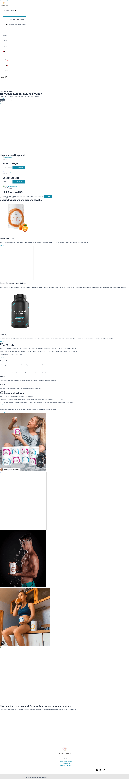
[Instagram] (100, 770)
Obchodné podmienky (65, 765)
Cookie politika (66, 763)
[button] (16, 10)
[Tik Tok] (104, 770)
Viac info (48, 196)
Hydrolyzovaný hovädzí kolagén (15, 19)
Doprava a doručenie (66, 767)
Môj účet (5, 46)
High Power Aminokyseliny (9, 30)
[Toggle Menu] (14, 14)
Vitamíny (5, 35)
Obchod (5, 40)
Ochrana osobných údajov (65, 761)
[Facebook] (97, 770)
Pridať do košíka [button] (19, 167)
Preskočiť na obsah (5, 1)
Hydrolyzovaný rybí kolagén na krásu (16, 24)
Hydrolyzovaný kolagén (9, 10)
